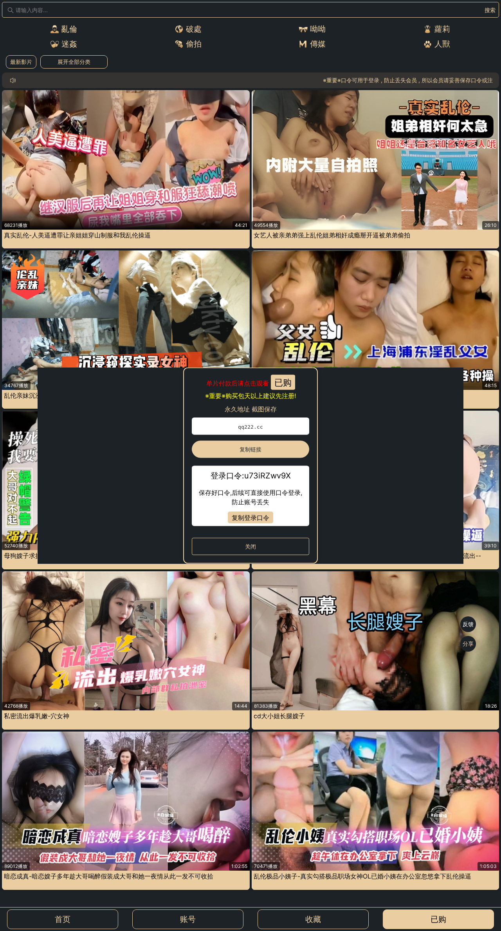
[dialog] (250, 466)
